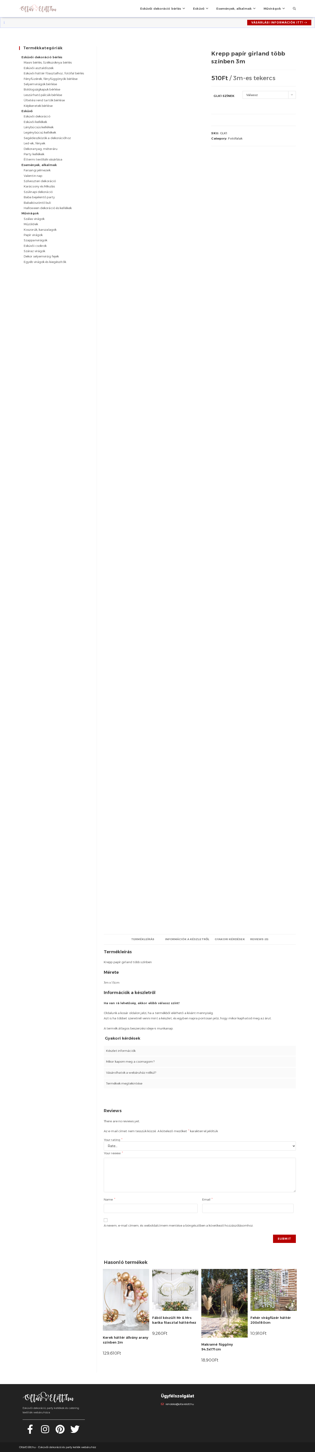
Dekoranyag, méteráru (40, 149)
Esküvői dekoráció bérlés (41, 57)
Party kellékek (34, 154)
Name (109, 1199)
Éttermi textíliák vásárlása (43, 159)
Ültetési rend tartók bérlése (44, 100)
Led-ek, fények (34, 143)
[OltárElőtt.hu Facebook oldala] (30, 1431)
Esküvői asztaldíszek (38, 68)
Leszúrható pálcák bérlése (43, 95)
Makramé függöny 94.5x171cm (217, 1346)
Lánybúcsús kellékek (38, 127)
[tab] (143, 939)
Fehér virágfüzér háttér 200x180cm (270, 1320)
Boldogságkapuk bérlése (42, 89)
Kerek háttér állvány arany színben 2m (125, 1339)
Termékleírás (142, 939)
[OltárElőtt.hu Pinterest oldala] (60, 1431)
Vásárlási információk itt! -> (279, 22)
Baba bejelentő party (39, 197)
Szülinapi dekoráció (38, 192)
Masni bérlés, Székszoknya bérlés (48, 62)
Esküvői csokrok (35, 246)
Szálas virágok (34, 219)
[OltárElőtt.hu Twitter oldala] (75, 1431)
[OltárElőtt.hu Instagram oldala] (45, 1431)
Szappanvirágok (35, 240)
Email (207, 1199)
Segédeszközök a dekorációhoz (47, 138)
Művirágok (30, 213)
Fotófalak (235, 138)
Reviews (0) (259, 939)
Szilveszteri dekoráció (40, 181)
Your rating (113, 1139)
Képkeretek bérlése (38, 106)
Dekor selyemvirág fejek (41, 256)
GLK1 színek (224, 96)
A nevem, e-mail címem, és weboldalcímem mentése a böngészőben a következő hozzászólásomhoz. (178, 1225)
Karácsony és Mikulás (39, 186)
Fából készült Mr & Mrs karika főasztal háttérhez (174, 1320)
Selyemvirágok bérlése (40, 84)
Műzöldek (31, 224)
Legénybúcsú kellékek (40, 132)
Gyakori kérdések (230, 939)
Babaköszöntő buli (37, 202)
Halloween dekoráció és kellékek (48, 208)
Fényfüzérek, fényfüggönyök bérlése (50, 79)
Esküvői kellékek (35, 122)
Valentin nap (33, 176)
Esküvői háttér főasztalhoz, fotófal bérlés (54, 73)
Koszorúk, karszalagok (40, 229)
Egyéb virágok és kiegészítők (45, 262)
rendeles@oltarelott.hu (180, 1404)
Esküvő (27, 111)
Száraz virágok (34, 251)
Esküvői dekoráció (37, 116)
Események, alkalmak (39, 165)
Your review (113, 1153)
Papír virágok (33, 235)
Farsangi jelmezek (37, 170)
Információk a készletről (187, 939)
